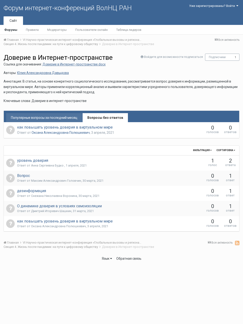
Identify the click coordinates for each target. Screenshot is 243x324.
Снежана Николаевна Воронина (54, 196)
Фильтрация (201, 150)
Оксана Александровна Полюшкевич (61, 132)
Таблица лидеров (128, 30)
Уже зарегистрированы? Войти (212, 6)
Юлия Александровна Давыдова (43, 73)
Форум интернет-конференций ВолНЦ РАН (68, 8)
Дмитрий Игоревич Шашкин (51, 211)
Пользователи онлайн (91, 30)
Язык (106, 258)
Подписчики (217, 57)
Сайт (13, 21)
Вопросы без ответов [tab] (105, 118)
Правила (32, 30)
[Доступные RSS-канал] (237, 242)
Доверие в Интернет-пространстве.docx (74, 64)
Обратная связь (128, 258)
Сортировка (225, 150)
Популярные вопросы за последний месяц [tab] (44, 118)
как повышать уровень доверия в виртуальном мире (65, 127)
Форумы (10, 30)
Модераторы (57, 30)
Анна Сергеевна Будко (47, 165)
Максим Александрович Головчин (56, 180)
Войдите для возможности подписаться (173, 57)
